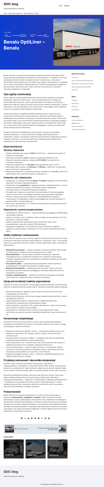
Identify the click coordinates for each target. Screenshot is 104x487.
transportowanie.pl (77, 126)
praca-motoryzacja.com (79, 129)
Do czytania (75, 109)
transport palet (33, 35)
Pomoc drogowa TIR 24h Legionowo (82, 80)
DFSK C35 (10, 455)
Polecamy (74, 106)
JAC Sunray (54, 455)
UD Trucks (75, 77)
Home (60, 5)
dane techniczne (8, 35)
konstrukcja (16, 35)
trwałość (40, 35)
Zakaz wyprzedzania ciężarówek (81, 87)
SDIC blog (11, 4)
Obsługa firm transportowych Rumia (82, 83)
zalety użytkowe (46, 35)
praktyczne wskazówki (23, 35)
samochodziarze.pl (77, 120)
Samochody (75, 103)
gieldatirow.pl (76, 123)
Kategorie (66, 5)
